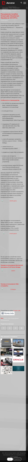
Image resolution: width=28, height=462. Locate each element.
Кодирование (4, 20)
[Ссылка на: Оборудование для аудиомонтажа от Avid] (6, 361)
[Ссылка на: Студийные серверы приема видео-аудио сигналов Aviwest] (6, 370)
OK (10, 459)
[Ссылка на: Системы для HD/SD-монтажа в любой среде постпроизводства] (6, 351)
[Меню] (24, 3)
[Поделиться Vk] (21, 328)
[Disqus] (12, 397)
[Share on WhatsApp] (15, 328)
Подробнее (17, 459)
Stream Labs (7, 318)
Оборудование (5, 320)
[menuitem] (20, 3)
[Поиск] (20, 3)
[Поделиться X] (10, 328)
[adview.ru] (11, 3)
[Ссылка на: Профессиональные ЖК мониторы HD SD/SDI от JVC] (18, 343)
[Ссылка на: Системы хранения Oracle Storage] (18, 359)
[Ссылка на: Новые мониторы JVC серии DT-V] (18, 352)
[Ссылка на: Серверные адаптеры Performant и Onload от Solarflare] (18, 368)
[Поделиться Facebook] (4, 328)
